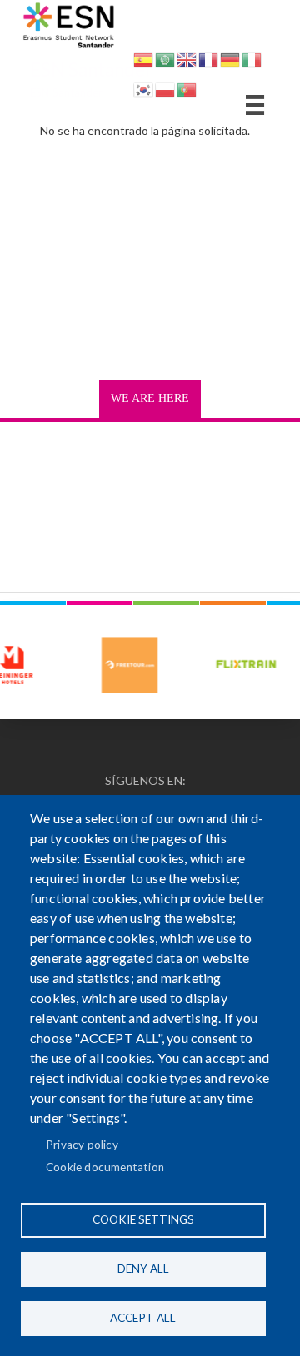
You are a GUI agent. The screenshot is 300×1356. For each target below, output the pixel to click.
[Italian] (252, 63)
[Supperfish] (255, 104)
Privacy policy (82, 1144)
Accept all (143, 1317)
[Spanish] (143, 63)
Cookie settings (143, 1219)
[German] (230, 63)
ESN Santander (91, 69)
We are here (150, 398)
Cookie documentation (105, 1167)
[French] (208, 63)
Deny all (143, 1268)
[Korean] (143, 93)
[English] (187, 63)
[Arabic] (165, 63)
